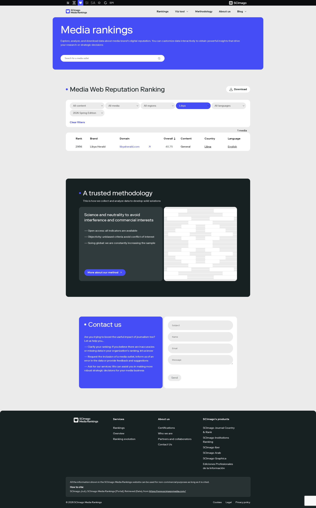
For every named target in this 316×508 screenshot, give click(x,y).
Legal (229, 502)
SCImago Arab (212, 452)
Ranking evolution (124, 439)
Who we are (165, 433)
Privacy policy (243, 502)
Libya (208, 146)
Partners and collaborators (174, 439)
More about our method (103, 272)
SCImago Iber (211, 447)
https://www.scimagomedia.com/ (167, 491)
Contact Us (165, 444)
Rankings (163, 11)
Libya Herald (97, 146)
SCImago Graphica (214, 458)
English (232, 146)
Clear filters (77, 122)
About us (225, 11)
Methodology (203, 11)
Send (174, 377)
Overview (118, 433)
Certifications (166, 427)
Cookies (217, 502)
